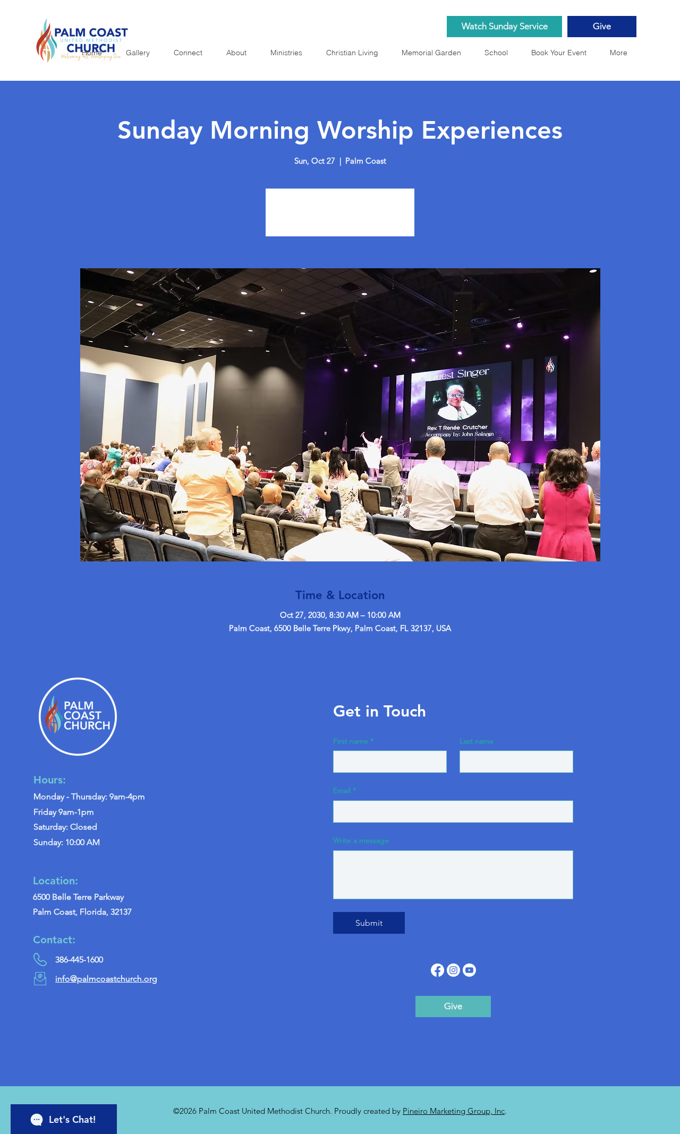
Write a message (361, 840)
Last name (477, 741)
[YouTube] (469, 970)
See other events (340, 218)
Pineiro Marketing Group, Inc (454, 1111)
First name (353, 741)
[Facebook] (437, 970)
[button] (434, 52)
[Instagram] (453, 970)
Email (344, 790)
